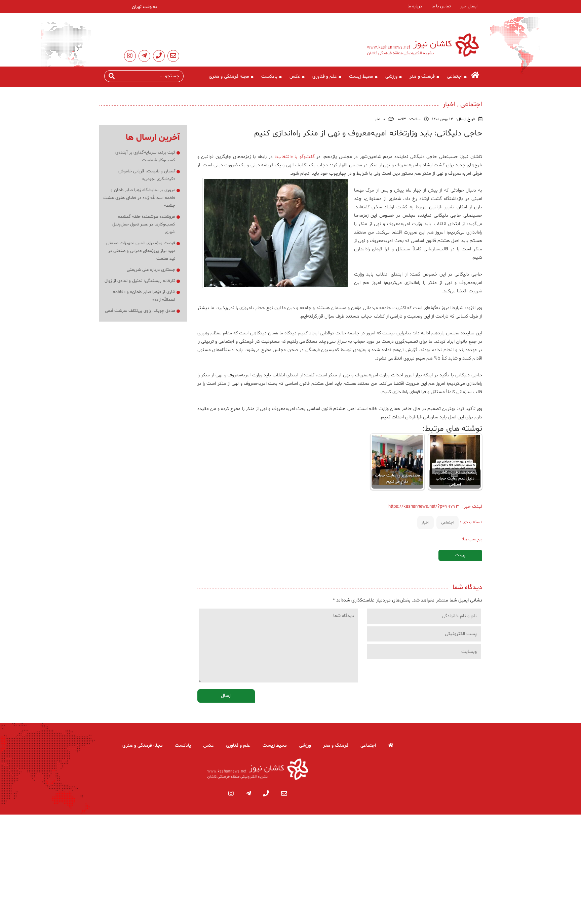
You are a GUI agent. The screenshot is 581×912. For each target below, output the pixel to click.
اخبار (425, 522)
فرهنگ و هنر (422, 76)
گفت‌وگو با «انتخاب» (295, 157)
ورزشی (391, 76)
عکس (294, 76)
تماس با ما (441, 6)
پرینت (460, 555)
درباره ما (415, 6)
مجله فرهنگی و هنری (229, 76)
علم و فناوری (324, 76)
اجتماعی (454, 76)
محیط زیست (361, 76)
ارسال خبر (468, 6)
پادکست (269, 76)
